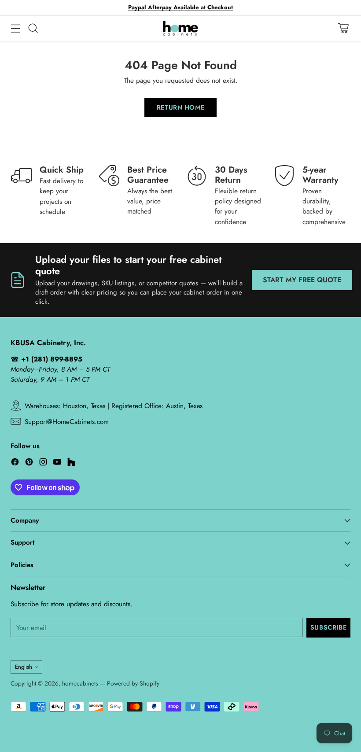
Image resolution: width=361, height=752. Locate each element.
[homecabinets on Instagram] (43, 463)
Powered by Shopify (133, 683)
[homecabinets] (180, 28)
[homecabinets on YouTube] (57, 463)
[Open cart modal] (343, 28)
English (23, 667)
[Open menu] (15, 28)
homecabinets (80, 683)
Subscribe (328, 627)
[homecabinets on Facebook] (15, 463)
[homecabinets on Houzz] (71, 463)
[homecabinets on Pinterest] (29, 463)
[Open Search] (33, 28)
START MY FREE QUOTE (302, 280)
